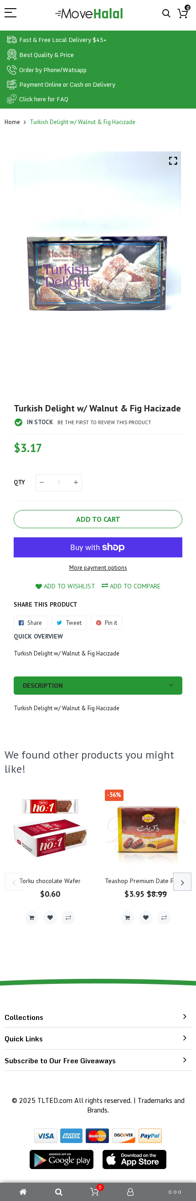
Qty (19, 482)
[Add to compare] (68, 918)
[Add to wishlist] (50, 918)
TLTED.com (54, 1100)
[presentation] (14, 882)
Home (12, 122)
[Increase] (76, 483)
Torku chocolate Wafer (50, 881)
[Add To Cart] (32, 918)
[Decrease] (41, 483)
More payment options (98, 568)
